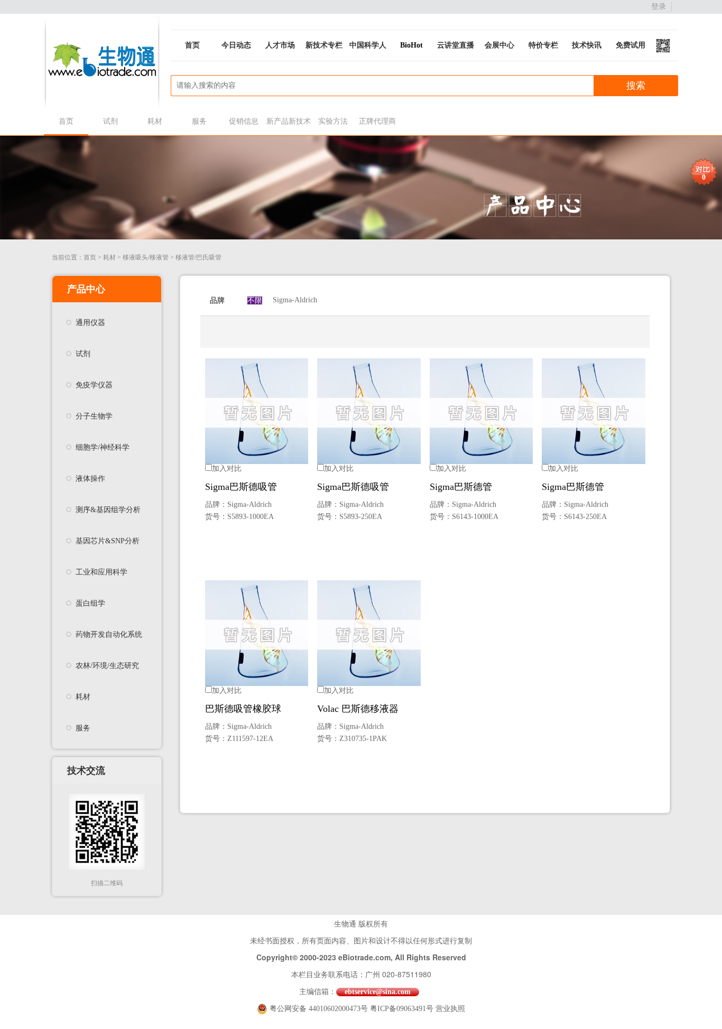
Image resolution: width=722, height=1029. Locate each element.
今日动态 (236, 45)
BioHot (411, 45)
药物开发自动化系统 (109, 634)
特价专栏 (543, 45)
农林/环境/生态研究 (107, 666)
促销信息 (243, 121)
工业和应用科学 (101, 572)
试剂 (110, 121)
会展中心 (499, 45)
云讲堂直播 (455, 45)
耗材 (154, 121)
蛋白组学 (90, 603)
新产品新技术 (288, 121)
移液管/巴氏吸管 (198, 257)
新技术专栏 (324, 45)
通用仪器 (90, 323)
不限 (254, 300)
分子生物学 (94, 416)
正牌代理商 (377, 121)
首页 (192, 45)
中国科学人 (367, 45)
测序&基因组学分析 (108, 510)
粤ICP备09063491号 (401, 1009)
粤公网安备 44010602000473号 (320, 1009)
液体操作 (90, 479)
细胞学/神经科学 (102, 447)
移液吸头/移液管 (146, 257)
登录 (658, 7)
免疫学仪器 (94, 385)
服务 (199, 121)
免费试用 (630, 45)
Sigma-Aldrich (295, 300)
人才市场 (280, 45)
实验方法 (333, 121)
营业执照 (450, 1009)
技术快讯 (586, 45)
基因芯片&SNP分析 (108, 541)
